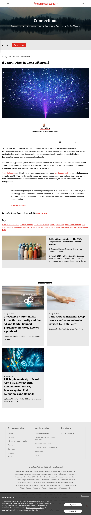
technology (27, 227)
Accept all (72, 511)
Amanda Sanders (9, 173)
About (10, 433)
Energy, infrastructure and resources (45, 438)
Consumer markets (42, 433)
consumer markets (41, 224)
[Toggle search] (83, 3)
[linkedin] (72, 142)
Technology (39, 451)
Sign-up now (41, 213)
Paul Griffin (45, 128)
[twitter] (66, 142)
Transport (38, 455)
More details (85, 496)
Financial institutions (43, 443)
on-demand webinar (63, 173)
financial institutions (73, 224)
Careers (11, 437)
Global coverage (67, 433)
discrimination (13, 224)
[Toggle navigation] (8, 3)
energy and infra (57, 224)
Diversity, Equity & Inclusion (19, 441)
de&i (4, 230)
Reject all (73, 505)
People (10, 445)
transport (37, 227)
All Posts (6, 45)
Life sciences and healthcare (46, 447)
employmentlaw (26, 224)
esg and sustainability (79, 227)
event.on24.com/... (18, 205)
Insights (11, 453)
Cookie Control (9, 497)
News (10, 456)
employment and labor (50, 227)
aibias (4, 224)
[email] (59, 142)
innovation (65, 227)
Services (11, 449)
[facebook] (78, 142)
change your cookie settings (35, 508)
